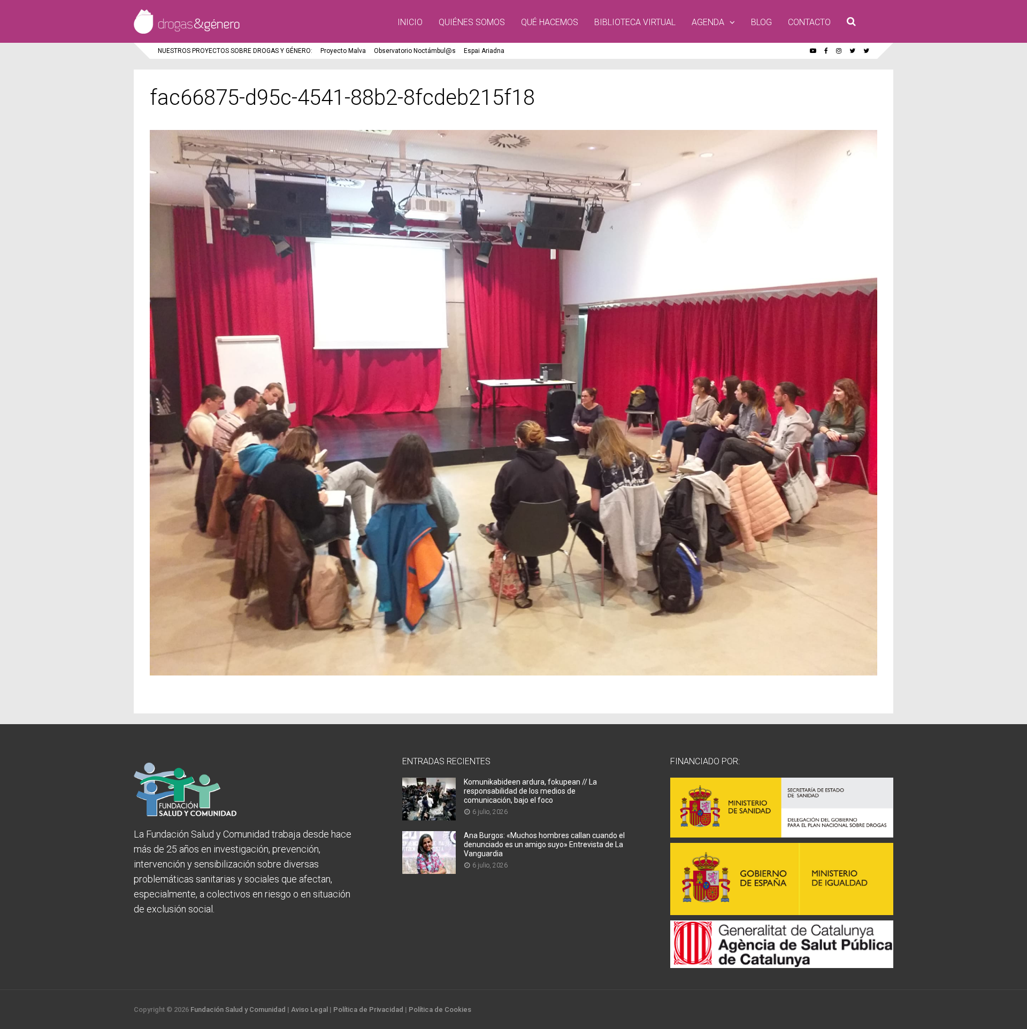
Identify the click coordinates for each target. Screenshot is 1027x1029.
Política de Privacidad (368, 1009)
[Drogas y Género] (187, 31)
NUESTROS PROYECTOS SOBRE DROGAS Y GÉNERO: (235, 51)
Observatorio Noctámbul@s (415, 51)
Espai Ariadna (484, 51)
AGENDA (708, 22)
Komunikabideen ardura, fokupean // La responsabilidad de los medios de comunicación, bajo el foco (530, 791)
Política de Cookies (440, 1009)
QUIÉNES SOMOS (472, 22)
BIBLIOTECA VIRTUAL (635, 22)
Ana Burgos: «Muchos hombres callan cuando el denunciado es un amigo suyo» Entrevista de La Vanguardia (544, 844)
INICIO (410, 22)
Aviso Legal (309, 1009)
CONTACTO (809, 22)
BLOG (761, 22)
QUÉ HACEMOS (549, 22)
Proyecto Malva (343, 51)
